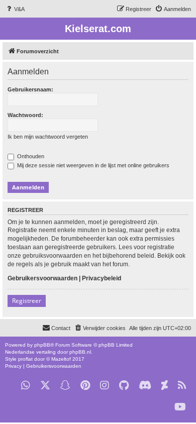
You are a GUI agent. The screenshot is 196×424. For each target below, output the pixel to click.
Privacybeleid (101, 278)
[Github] (124, 385)
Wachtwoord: (25, 115)
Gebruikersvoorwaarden (42, 278)
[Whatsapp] (26, 385)
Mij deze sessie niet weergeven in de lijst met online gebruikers (92, 165)
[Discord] (145, 385)
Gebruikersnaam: (30, 89)
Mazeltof (61, 359)
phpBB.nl (80, 352)
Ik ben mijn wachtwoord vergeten (48, 137)
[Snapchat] (65, 385)
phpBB (42, 345)
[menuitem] (15, 9)
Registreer (26, 300)
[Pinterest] (85, 385)
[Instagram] (104, 385)
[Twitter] (45, 385)
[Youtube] (180, 407)
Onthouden (30, 156)
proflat (25, 359)
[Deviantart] (164, 385)
